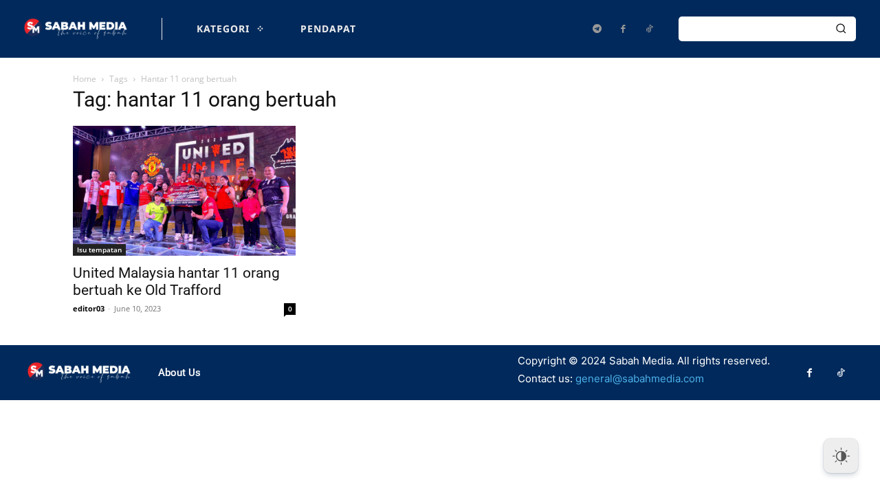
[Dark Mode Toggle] (840, 455)
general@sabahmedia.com (639, 378)
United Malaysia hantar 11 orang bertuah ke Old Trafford (176, 281)
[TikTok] (649, 29)
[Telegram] (597, 29)
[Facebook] (623, 29)
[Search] (841, 28)
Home (84, 79)
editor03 (88, 308)
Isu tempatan (99, 249)
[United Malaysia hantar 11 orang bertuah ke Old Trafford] (184, 191)
